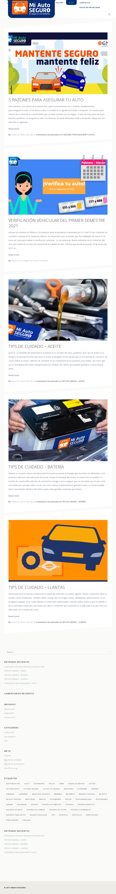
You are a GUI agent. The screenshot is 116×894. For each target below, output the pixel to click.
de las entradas (13, 760)
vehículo (63, 815)
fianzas (94, 789)
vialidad (27, 820)
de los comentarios (14, 764)
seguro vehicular (38, 815)
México (42, 799)
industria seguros (41, 794)
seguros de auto (14, 810)
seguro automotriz (52, 804)
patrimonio (55, 799)
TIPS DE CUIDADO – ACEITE (34, 346)
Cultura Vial (24, 134)
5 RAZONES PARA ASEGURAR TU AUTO (45, 100)
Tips (32, 134)
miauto (14, 134)
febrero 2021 (9, 709)
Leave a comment (40, 260)
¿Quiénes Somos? (16, 3)
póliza (68, 799)
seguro (34, 804)
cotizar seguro (31, 789)
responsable (102, 799)
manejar (58, 794)
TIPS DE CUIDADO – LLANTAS (36, 587)
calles (52, 784)
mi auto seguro (13, 799)
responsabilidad (84, 799)
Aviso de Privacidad (90, 7)
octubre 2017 (9, 717)
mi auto (103, 794)
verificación (92, 815)
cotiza (92, 784)
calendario (39, 784)
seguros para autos (16, 815)
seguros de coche (57, 810)
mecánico (70, 794)
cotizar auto (12, 789)
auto (26, 784)
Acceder (7, 755)
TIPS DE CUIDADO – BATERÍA (36, 467)
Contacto (85, 3)
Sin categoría (25, 260)
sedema (9, 804)
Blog (71, 3)
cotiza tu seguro (51, 789)
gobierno (23, 794)
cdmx (61, 784)
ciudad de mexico (76, 784)
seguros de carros (36, 810)
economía (82, 789)
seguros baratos (86, 804)
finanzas (10, 794)
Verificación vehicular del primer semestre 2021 (56, 223)
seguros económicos (81, 810)
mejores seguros (87, 794)
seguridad (22, 804)
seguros (70, 804)
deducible (69, 789)
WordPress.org (10, 768)
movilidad (30, 799)
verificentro (12, 820)
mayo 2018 (8, 713)
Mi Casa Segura (55, 3)
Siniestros (36, 3)
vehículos (77, 815)
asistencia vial (13, 784)
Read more (13, 128)
